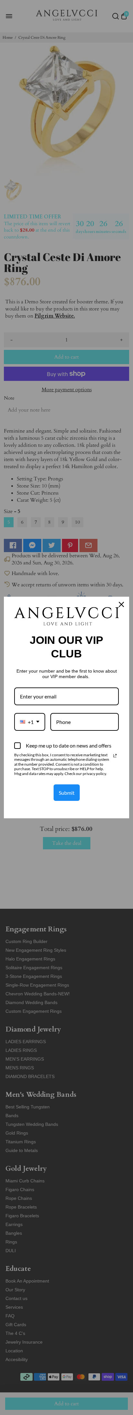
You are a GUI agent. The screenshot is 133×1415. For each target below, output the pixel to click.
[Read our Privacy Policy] (115, 756)
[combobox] (29, 722)
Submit (67, 793)
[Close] (121, 604)
